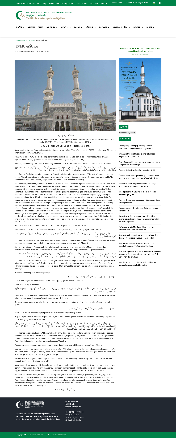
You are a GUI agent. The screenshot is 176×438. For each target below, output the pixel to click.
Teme (40, 27)
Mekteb (136, 27)
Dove (77, 4)
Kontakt (104, 4)
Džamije (89, 27)
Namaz (52, 4)
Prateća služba (120, 27)
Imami (77, 27)
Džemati (103, 27)
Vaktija (91, 4)
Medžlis (64, 27)
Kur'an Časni (21, 4)
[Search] (157, 33)
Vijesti (31, 27)
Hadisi (71, 4)
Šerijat (45, 4)
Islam (39, 4)
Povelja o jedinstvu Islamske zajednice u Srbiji (137, 170)
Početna (20, 27)
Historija (65, 4)
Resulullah (31, 4)
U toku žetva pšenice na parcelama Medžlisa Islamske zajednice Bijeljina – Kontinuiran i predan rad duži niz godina (139, 219)
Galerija (51, 27)
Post (58, 4)
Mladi (149, 27)
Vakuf (97, 4)
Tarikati (84, 4)
